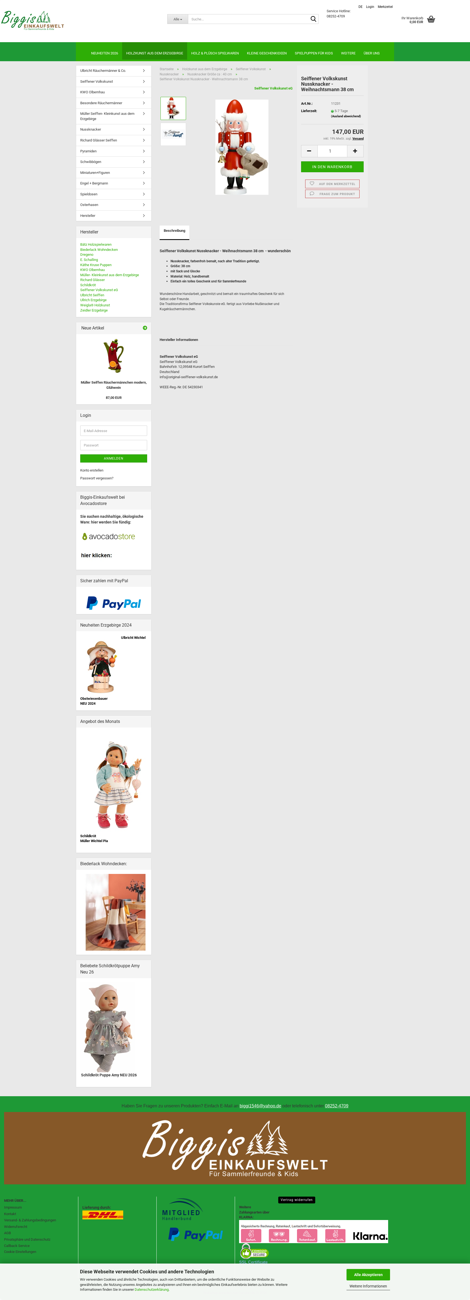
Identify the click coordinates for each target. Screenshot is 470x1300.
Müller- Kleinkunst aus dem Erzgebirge (109, 275)
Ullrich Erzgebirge (93, 300)
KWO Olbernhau (92, 92)
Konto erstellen (91, 470)
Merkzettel (385, 7)
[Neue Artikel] (145, 328)
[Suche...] (313, 19)
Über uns (372, 53)
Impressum (13, 1207)
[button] (359, 4)
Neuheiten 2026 (104, 53)
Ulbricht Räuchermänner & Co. (103, 71)
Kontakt (10, 1214)
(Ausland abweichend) (346, 116)
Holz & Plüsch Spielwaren (215, 53)
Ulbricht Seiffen (92, 295)
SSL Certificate (253, 1262)
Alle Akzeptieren (368, 1275)
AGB (7, 1233)
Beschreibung (174, 231)
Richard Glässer (92, 280)
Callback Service (17, 1246)
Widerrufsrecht (15, 1227)
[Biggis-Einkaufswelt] (79, 20)
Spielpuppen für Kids (314, 53)
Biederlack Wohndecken (99, 250)
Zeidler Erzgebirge (94, 310)
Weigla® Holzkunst (95, 305)
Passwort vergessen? (96, 478)
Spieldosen (88, 194)
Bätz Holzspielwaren (96, 244)
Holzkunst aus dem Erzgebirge (154, 53)
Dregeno (86, 254)
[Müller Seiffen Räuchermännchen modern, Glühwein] (114, 356)
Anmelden (113, 458)
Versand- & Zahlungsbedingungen (30, 1220)
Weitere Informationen (368, 1286)
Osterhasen (89, 205)
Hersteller (87, 216)
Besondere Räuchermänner (101, 103)
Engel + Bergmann (94, 183)
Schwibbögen (90, 162)
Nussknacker (90, 129)
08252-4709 (336, 1106)
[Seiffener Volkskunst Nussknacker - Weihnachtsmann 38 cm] (241, 147)
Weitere (348, 53)
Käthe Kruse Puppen (96, 265)
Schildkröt (88, 285)
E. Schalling (89, 260)
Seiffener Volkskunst (96, 81)
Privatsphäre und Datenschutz (27, 1239)
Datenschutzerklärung (152, 1289)
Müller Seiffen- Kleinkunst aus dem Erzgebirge (107, 116)
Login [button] (369, 7)
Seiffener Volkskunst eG (273, 88)
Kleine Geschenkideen (267, 53)
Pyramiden (88, 151)
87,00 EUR (114, 398)
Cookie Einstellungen (20, 1252)
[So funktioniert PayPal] (113, 603)
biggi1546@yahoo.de (260, 1106)
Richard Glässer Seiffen (98, 140)
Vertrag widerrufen (297, 1200)
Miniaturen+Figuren (95, 173)
